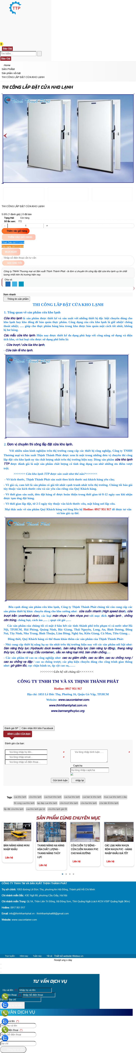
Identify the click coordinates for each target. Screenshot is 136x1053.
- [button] (4, 225)
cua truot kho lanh (52, 797)
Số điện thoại (11, 994)
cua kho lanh (20, 797)
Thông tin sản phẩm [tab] (18, 298)
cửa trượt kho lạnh (69, 803)
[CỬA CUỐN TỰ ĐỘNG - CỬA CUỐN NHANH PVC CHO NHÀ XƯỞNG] (53, 832)
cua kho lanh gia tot (35, 809)
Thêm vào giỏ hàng (16, 231)
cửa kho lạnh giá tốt (57, 809)
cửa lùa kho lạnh (89, 803)
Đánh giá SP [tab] (11, 728)
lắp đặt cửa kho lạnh (14, 809)
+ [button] (47, 225)
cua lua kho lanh (72, 797)
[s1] (15, 14)
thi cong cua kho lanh (24, 803)
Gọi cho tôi (14, 263)
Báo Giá (7, 48)
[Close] (1, 964)
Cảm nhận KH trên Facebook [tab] (37, 728)
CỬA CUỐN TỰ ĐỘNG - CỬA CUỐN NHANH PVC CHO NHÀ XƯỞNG (53, 850)
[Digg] (21, 284)
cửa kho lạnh (35, 797)
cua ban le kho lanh (91, 797)
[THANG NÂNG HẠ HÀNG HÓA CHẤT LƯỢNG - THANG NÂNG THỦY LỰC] (20, 832)
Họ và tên (9, 990)
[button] (4, 18)
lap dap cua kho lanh (47, 803)
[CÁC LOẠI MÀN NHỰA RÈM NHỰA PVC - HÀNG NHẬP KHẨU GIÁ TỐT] (87, 832)
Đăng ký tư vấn (13, 1005)
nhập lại (79, 780)
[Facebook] (8, 284)
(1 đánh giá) (14, 214)
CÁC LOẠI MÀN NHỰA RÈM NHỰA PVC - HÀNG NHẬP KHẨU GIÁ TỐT (87, 850)
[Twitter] (14, 284)
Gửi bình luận (60, 780)
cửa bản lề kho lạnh (108, 803)
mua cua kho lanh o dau (115, 797)
